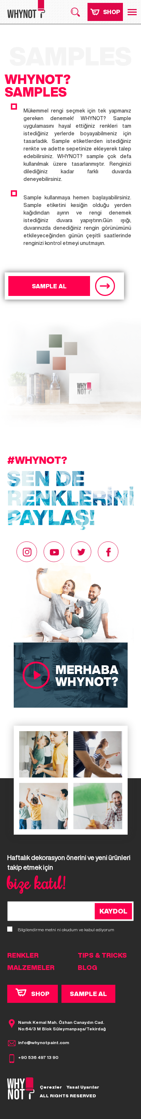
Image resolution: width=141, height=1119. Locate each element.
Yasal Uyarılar (83, 1087)
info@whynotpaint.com (43, 1042)
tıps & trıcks (102, 955)
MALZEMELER (31, 967)
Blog (87, 967)
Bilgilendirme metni (37, 929)
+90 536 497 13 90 (38, 1057)
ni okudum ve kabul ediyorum (66, 929)
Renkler (23, 955)
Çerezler (51, 1087)
